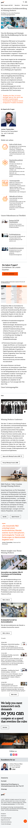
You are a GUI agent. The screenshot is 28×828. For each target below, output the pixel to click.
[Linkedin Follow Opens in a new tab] (11, 755)
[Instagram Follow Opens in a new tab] (16, 755)
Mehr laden (14, 694)
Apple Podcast (15, 516)
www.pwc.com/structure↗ (9, 804)
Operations (17, 5)
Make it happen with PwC (7, 5)
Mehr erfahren (6, 599)
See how (5, 727)
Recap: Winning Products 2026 (10, 462)
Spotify (4, 516)
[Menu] (26, 2)
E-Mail (13, 769)
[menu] (25, 821)
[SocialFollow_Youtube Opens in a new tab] (14, 755)
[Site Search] (23, 2)
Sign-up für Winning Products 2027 (11, 456)
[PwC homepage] (2, 2)
